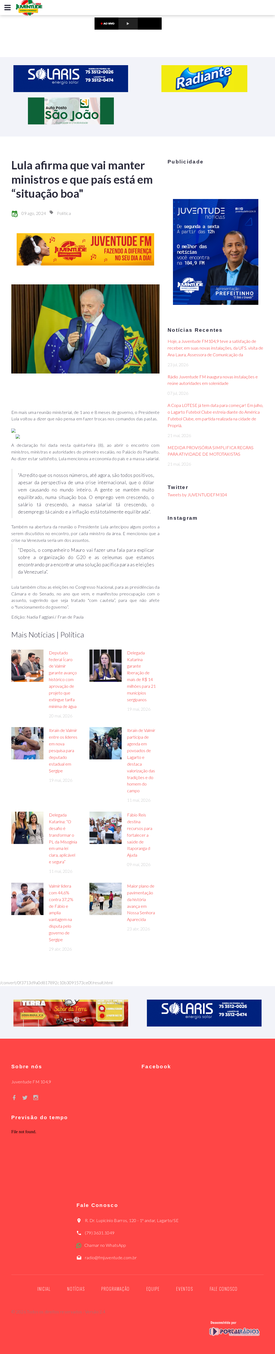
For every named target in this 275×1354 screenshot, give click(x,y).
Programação (115, 1289)
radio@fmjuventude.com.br (111, 1257)
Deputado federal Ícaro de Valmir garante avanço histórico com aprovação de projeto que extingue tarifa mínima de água (63, 679)
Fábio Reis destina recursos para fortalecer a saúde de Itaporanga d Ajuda (139, 834)
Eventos (184, 1289)
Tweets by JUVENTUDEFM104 (197, 494)
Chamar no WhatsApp (105, 1245)
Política (64, 213)
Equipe (153, 1289)
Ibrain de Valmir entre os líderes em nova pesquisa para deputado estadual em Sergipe (63, 750)
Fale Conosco (224, 1289)
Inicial (43, 1289)
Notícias (76, 1289)
